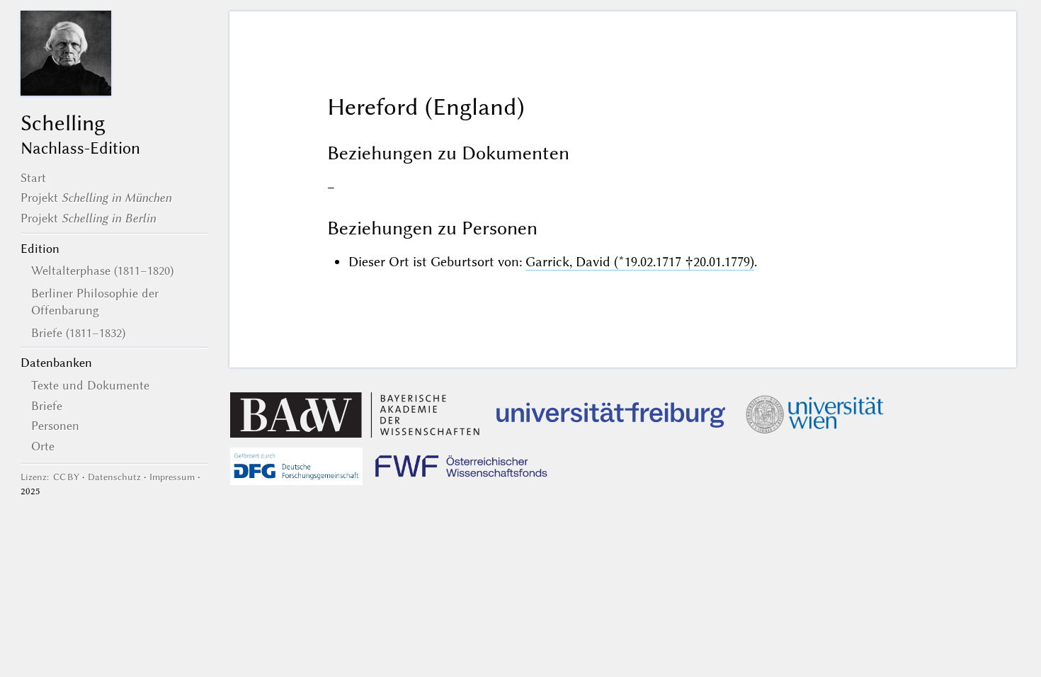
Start (33, 178)
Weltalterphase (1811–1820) (102, 270)
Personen (55, 426)
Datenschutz (114, 477)
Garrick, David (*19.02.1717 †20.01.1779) (639, 262)
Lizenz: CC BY (50, 477)
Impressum (172, 477)
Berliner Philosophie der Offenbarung (95, 301)
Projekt (96, 197)
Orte (43, 446)
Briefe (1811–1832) (78, 333)
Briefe (46, 406)
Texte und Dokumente (90, 385)
